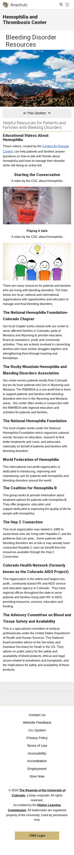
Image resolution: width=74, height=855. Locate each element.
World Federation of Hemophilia (31, 459)
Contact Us (37, 715)
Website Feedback (37, 722)
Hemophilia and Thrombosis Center (25, 19)
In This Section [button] (34, 113)
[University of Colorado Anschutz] (15, 4)
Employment (37, 769)
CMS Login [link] (37, 835)
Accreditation (37, 761)
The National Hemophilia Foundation (35, 421)
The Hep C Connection (23, 522)
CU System (37, 730)
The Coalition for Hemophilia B (30, 488)
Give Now (37, 776)
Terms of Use (37, 746)
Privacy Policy (37, 738)
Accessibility (37, 753)
